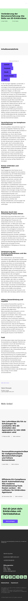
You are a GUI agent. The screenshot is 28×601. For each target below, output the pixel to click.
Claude (6, 72)
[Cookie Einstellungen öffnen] (2, 599)
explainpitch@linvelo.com (11, 557)
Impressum (14, 583)
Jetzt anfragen (10, 521)
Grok (5, 79)
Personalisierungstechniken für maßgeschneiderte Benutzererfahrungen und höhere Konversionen (14, 455)
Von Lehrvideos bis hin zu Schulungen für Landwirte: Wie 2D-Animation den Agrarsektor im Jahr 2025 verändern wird (14, 426)
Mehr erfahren (16, 436)
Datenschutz (5, 583)
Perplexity (7, 68)
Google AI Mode (9, 75)
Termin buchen (8, 553)
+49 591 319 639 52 (9, 560)
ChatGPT (6, 64)
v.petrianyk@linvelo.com (7, 391)
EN (26, 3)
